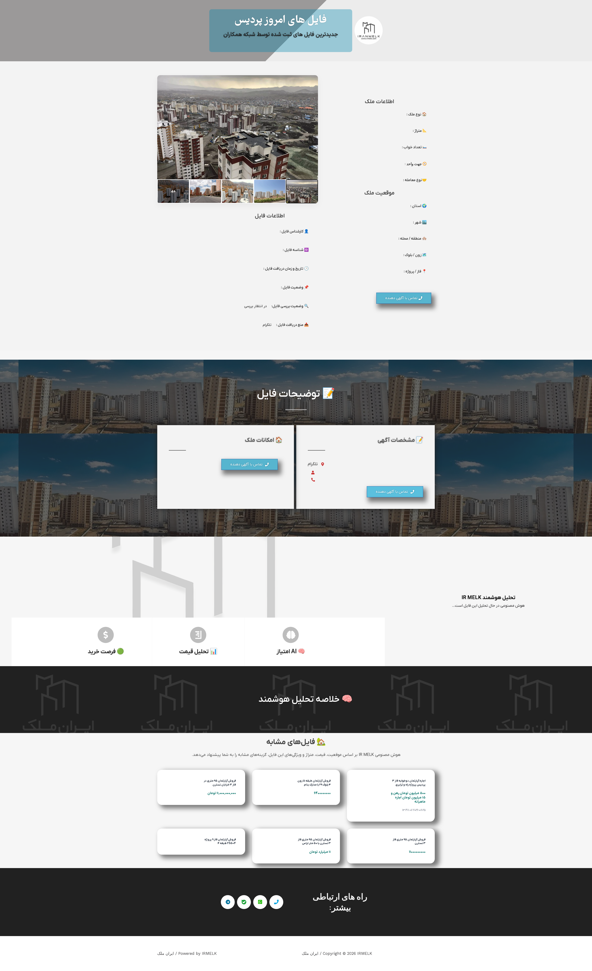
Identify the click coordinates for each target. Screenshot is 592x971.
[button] (403, 298)
